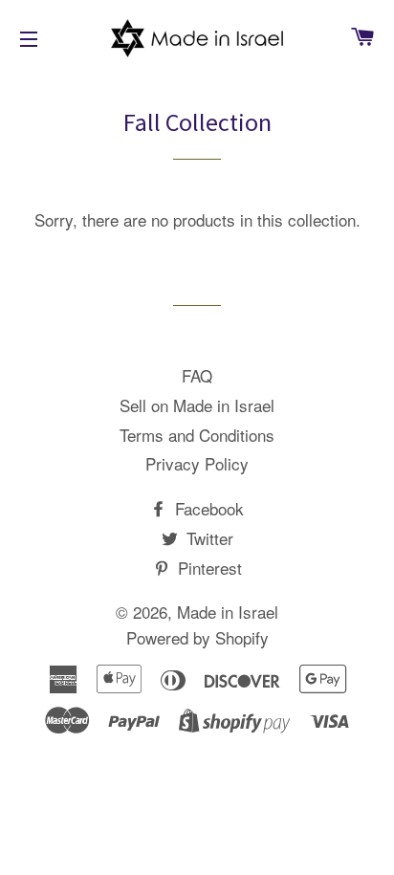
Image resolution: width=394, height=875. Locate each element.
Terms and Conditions (197, 435)
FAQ (197, 375)
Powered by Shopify (197, 637)
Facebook (207, 508)
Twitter (207, 538)
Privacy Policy (197, 463)
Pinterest (207, 568)
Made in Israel (227, 611)
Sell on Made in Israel (197, 405)
